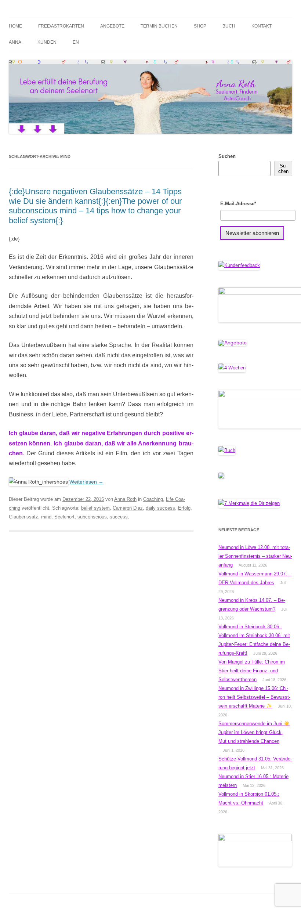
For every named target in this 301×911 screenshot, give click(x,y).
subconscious (92, 517)
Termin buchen (159, 26)
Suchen (227, 156)
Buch (228, 26)
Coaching (153, 499)
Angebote (112, 26)
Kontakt (261, 26)
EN (76, 42)
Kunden (47, 42)
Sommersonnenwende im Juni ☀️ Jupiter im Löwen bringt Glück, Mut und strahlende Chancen (254, 732)
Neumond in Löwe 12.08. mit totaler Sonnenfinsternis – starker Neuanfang (255, 556)
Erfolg (184, 508)
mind (46, 517)
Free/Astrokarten (61, 26)
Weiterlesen (86, 482)
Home (15, 26)
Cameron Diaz (128, 508)
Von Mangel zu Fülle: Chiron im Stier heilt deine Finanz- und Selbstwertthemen (251, 670)
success (119, 517)
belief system (95, 508)
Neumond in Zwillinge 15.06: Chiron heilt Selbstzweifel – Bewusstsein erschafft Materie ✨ (254, 697)
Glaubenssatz (23, 517)
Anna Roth (125, 499)
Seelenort (64, 517)
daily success (160, 508)
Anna (15, 42)
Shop (200, 26)
